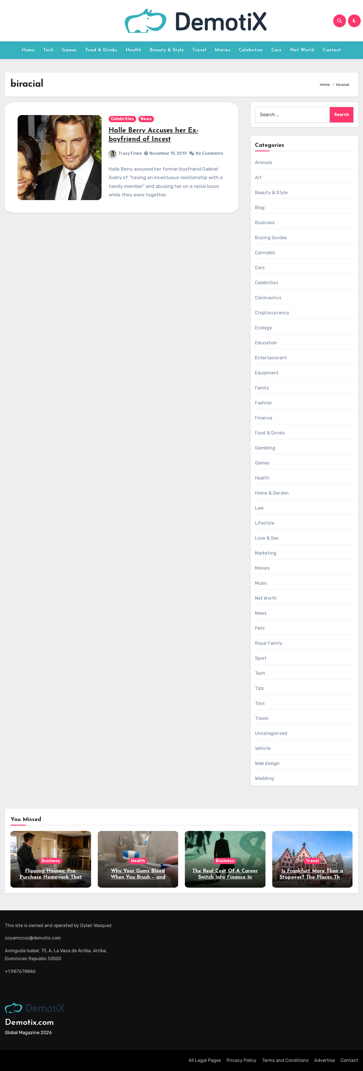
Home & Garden (272, 493)
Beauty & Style (167, 50)
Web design (267, 763)
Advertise (324, 1060)
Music (261, 583)
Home (28, 50)
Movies (222, 50)
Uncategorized (271, 733)
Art (258, 177)
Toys (260, 703)
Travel (199, 50)
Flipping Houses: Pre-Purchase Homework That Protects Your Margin (51, 877)
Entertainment (271, 357)
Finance (263, 418)
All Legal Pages (205, 1060)
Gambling (265, 448)
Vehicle (263, 748)
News (146, 118)
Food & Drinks (101, 50)
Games (69, 50)
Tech (48, 50)
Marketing (266, 553)
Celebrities (251, 50)
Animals (263, 162)
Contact (332, 50)
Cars (276, 50)
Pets (260, 628)
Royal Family (268, 643)
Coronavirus (268, 297)
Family (262, 388)
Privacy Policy (241, 1060)
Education (266, 342)
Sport (261, 658)
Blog (260, 207)
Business (265, 222)
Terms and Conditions (285, 1060)
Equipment (267, 373)
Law (259, 508)
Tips (259, 688)
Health (133, 50)
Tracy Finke (130, 153)
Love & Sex (267, 538)
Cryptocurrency (272, 312)
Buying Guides (271, 237)
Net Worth (302, 50)
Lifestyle (265, 523)
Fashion (263, 403)
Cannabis (265, 252)
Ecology (263, 327)
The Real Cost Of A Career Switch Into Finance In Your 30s (225, 877)
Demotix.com (29, 1022)
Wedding (264, 778)
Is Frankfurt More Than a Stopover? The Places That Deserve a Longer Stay (312, 877)
